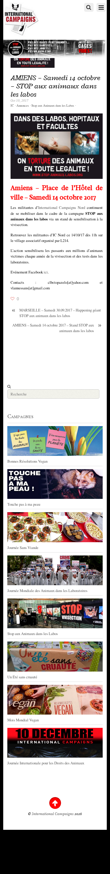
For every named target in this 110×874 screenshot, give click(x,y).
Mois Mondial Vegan (23, 720)
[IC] (20, 34)
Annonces (22, 105)
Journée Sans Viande (22, 547)
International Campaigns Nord (61, 207)
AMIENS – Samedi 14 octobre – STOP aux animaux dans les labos (55, 86)
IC (12, 105)
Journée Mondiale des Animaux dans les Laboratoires (47, 590)
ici (46, 272)
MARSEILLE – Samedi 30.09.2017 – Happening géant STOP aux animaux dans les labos (56, 312)
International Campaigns (53, 814)
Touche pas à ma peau (23, 504)
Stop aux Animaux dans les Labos (52, 105)
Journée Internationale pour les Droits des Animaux (45, 763)
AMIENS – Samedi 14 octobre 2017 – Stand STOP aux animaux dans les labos (56, 327)
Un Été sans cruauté (22, 677)
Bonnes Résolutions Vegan (27, 461)
